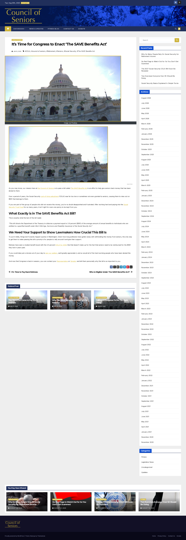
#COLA (27, 51)
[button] (176, 29)
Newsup (32, 536)
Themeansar (41, 536)
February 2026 (147, 129)
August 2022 (146, 345)
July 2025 (145, 165)
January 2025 (146, 196)
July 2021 (145, 411)
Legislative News (17, 40)
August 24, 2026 (16, 508)
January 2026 (146, 134)
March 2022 (145, 370)
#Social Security (70, 51)
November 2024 (147, 206)
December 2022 (147, 324)
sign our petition (51, 253)
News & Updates (36, 29)
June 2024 (145, 232)
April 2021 (145, 427)
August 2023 (146, 283)
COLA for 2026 (61, 245)
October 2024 (146, 211)
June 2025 (145, 170)
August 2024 (146, 221)
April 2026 (145, 119)
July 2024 (145, 226)
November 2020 (147, 442)
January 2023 (146, 319)
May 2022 (145, 360)
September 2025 (147, 154)
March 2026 (146, 124)
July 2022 (145, 350)
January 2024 (146, 257)
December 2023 (147, 262)
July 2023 (145, 288)
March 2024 (146, 247)
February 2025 (146, 190)
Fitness (144, 457)
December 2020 (147, 437)
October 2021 (146, 396)
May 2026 (145, 113)
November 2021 (147, 391)
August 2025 (146, 160)
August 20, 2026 (104, 508)
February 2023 (146, 314)
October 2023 (146, 273)
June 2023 (145, 293)
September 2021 (147, 401)
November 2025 (147, 144)
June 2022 (145, 355)
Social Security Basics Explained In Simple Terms (160, 83)
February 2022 (146, 375)
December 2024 (147, 201)
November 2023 (147, 267)
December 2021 (147, 386)
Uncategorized (146, 467)
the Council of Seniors (46, 188)
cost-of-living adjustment (50, 196)
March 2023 (145, 309)
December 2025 (147, 139)
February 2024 (147, 252)
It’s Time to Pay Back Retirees (25, 272)
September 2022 (147, 339)
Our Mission (18, 29)
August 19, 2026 (148, 508)
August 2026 (146, 98)
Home (154, 536)
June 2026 (145, 108)
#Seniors (59, 51)
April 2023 (145, 303)
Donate (81, 29)
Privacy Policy (162, 536)
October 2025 (146, 149)
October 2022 (146, 334)
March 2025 (145, 185)
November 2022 (147, 329)
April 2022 (145, 365)
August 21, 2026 (60, 508)
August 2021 (146, 406)
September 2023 (147, 278)
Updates (144, 472)
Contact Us (68, 29)
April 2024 (145, 242)
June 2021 (145, 416)
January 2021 (146, 432)
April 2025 (145, 180)
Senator (73, 261)
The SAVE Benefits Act (79, 188)
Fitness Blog (53, 29)
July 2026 (145, 103)
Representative (62, 261)
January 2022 (146, 381)
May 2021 (145, 422)
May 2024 (145, 237)
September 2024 (147, 216)
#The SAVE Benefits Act (86, 51)
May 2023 (145, 298)
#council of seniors (38, 51)
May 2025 (145, 175)
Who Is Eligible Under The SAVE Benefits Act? (109, 272)
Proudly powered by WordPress (14, 536)
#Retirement (50, 51)
